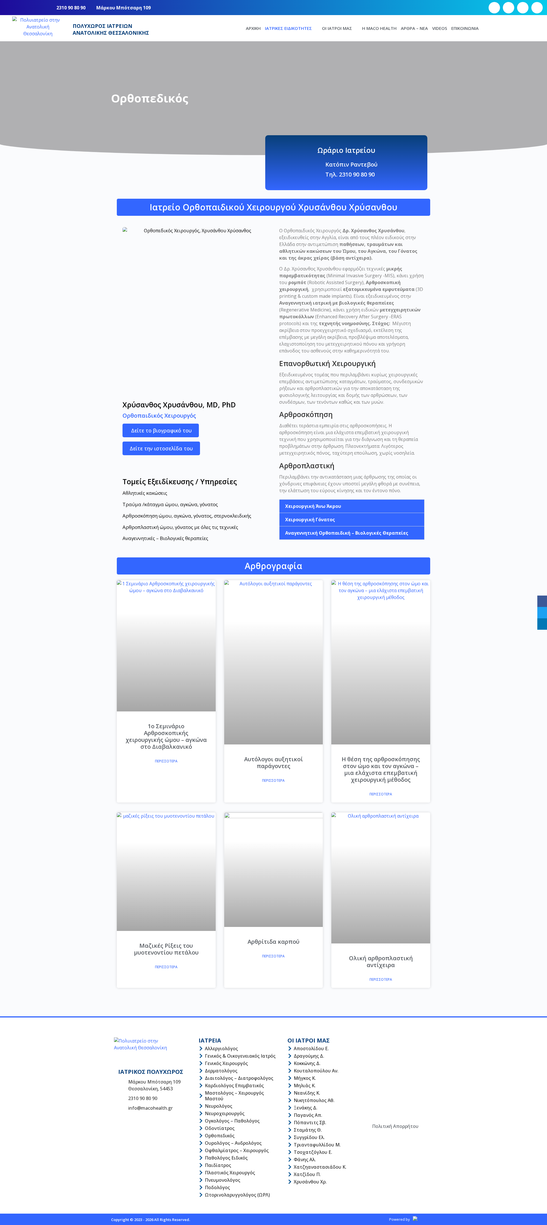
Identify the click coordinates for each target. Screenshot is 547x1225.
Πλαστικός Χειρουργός (230, 1172)
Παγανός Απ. (308, 1115)
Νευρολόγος (218, 1106)
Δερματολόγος (221, 1071)
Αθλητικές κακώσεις (145, 493)
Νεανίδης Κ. (307, 1093)
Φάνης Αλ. (305, 1159)
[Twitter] (542, 612)
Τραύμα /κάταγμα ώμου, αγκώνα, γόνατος (170, 504)
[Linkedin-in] (537, 7)
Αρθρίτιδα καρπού (273, 941)
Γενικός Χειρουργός (226, 1063)
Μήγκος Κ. (305, 1078)
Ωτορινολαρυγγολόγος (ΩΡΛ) (237, 1195)
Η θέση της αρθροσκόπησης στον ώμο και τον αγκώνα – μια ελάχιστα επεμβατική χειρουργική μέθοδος (381, 769)
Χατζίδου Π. (307, 1174)
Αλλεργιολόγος (221, 1048)
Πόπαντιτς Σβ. (310, 1122)
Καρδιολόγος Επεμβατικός (234, 1085)
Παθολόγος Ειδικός (226, 1158)
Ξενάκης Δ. (305, 1108)
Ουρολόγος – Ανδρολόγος (233, 1143)
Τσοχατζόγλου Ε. (313, 1152)
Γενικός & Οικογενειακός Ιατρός (240, 1056)
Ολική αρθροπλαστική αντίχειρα (381, 961)
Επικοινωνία (465, 28)
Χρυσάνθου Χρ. (310, 1182)
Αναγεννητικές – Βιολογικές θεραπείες (165, 538)
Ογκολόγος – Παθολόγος (232, 1121)
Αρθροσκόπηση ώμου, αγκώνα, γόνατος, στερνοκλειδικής (187, 515)
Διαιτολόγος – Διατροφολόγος (239, 1078)
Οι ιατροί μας (337, 28)
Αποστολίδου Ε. (311, 1048)
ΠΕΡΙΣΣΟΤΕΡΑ (166, 761)
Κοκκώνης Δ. (307, 1063)
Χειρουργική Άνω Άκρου (313, 506)
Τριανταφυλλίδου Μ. (317, 1145)
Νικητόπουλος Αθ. (314, 1100)
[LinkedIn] (542, 624)
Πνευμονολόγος (222, 1180)
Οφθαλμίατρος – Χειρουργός (237, 1150)
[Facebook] (542, 601)
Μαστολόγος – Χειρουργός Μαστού (234, 1095)
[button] (351, 506)
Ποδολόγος (217, 1187)
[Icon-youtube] (522, 7)
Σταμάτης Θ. (308, 1130)
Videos (439, 28)
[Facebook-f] (494, 7)
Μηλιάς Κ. (305, 1085)
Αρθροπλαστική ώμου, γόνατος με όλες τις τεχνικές (180, 527)
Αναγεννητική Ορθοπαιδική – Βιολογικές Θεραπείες (346, 533)
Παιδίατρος (218, 1165)
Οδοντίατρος (219, 1128)
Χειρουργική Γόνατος (310, 519)
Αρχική (253, 28)
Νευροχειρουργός (224, 1113)
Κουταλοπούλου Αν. (316, 1071)
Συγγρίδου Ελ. (309, 1137)
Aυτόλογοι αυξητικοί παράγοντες (273, 762)
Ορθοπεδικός (219, 1135)
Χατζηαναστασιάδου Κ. (320, 1167)
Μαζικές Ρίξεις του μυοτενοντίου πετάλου (166, 949)
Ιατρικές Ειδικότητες (288, 28)
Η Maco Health (379, 28)
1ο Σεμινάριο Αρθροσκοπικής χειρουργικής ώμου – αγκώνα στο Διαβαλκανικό (166, 736)
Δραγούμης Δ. (309, 1056)
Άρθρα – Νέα (414, 28)
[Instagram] (508, 7)
